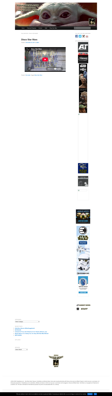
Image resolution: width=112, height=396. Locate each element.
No (95, 394)
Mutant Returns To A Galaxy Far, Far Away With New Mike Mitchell (31, 333)
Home (23, 28)
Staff (46, 28)
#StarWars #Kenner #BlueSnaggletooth (25, 328)
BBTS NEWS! (18, 335)
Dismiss (90, 394)
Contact (40, 28)
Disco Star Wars (29, 39)
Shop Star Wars (53, 28)
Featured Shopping (31, 28)
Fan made (28, 75)
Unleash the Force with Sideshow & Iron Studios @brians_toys (31, 331)
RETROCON (18, 330)
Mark (38, 42)
